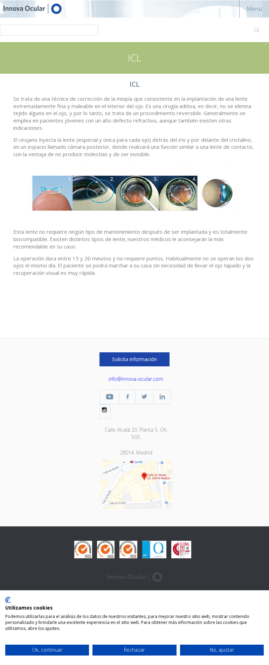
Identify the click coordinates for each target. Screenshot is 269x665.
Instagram (105, 410)
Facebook (127, 397)
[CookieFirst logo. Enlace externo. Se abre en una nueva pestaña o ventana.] (8, 600)
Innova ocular (39, 9)
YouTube (109, 397)
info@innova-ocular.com (136, 378)
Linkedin (162, 397)
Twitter (144, 397)
